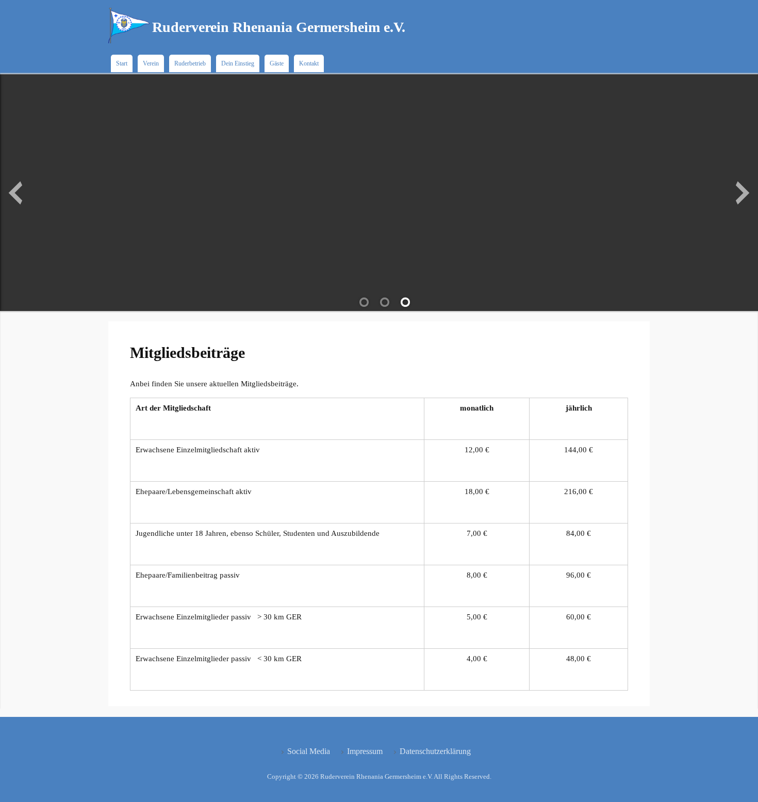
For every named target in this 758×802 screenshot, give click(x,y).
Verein (151, 63)
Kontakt (309, 63)
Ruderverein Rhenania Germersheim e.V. (278, 27)
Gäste (277, 63)
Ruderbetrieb (190, 63)
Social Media (308, 751)
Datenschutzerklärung (435, 751)
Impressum (365, 751)
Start (121, 63)
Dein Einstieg (237, 63)
